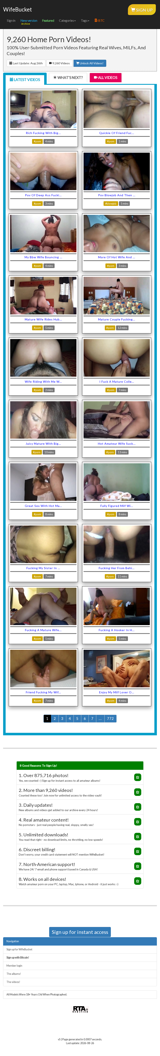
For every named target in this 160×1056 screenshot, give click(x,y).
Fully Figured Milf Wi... (116, 506)
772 (110, 718)
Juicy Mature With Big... (43, 443)
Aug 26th (28, 63)
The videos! (13, 982)
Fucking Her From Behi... (117, 568)
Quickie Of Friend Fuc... (116, 133)
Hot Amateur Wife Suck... (117, 443)
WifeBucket (17, 9)
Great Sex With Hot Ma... (43, 506)
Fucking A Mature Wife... (43, 630)
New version (28, 20)
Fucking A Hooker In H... (117, 630)
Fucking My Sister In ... (43, 568)
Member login (14, 965)
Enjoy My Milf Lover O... (116, 692)
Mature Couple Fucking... (116, 319)
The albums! (13, 973)
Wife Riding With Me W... (43, 381)
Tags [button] (84, 20)
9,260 (61, 63)
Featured (48, 20)
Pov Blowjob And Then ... (116, 195)
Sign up (144, 9)
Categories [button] (66, 20)
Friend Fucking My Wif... (43, 692)
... (100, 718)
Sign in (11, 20)
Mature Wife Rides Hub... (43, 319)
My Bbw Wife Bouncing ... (43, 257)
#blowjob (110, 203)
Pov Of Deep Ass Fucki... (43, 195)
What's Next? (70, 77)
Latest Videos (26, 79)
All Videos (107, 77)
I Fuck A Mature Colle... (116, 381)
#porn (37, 141)
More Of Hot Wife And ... (116, 257)
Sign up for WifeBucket (19, 949)
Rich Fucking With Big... (43, 133)
